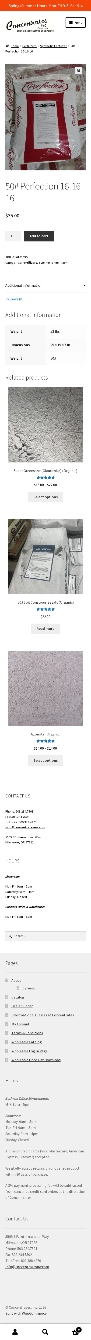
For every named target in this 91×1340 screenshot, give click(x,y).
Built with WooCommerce (26, 1313)
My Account (20, 1024)
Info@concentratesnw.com (27, 1266)
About (16, 980)
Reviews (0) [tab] (14, 299)
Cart (70, 1328)
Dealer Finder (22, 1006)
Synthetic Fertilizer (53, 46)
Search (45, 1332)
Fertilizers (29, 46)
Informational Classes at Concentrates (42, 1015)
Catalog (17, 997)
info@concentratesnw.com (25, 827)
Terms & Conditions (27, 1033)
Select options (46, 496)
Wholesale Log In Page (29, 1051)
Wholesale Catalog (26, 1042)
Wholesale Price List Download (36, 1059)
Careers (29, 988)
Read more (45, 628)
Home (15, 46)
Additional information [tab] (23, 285)
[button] (78, 70)
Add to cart (39, 236)
